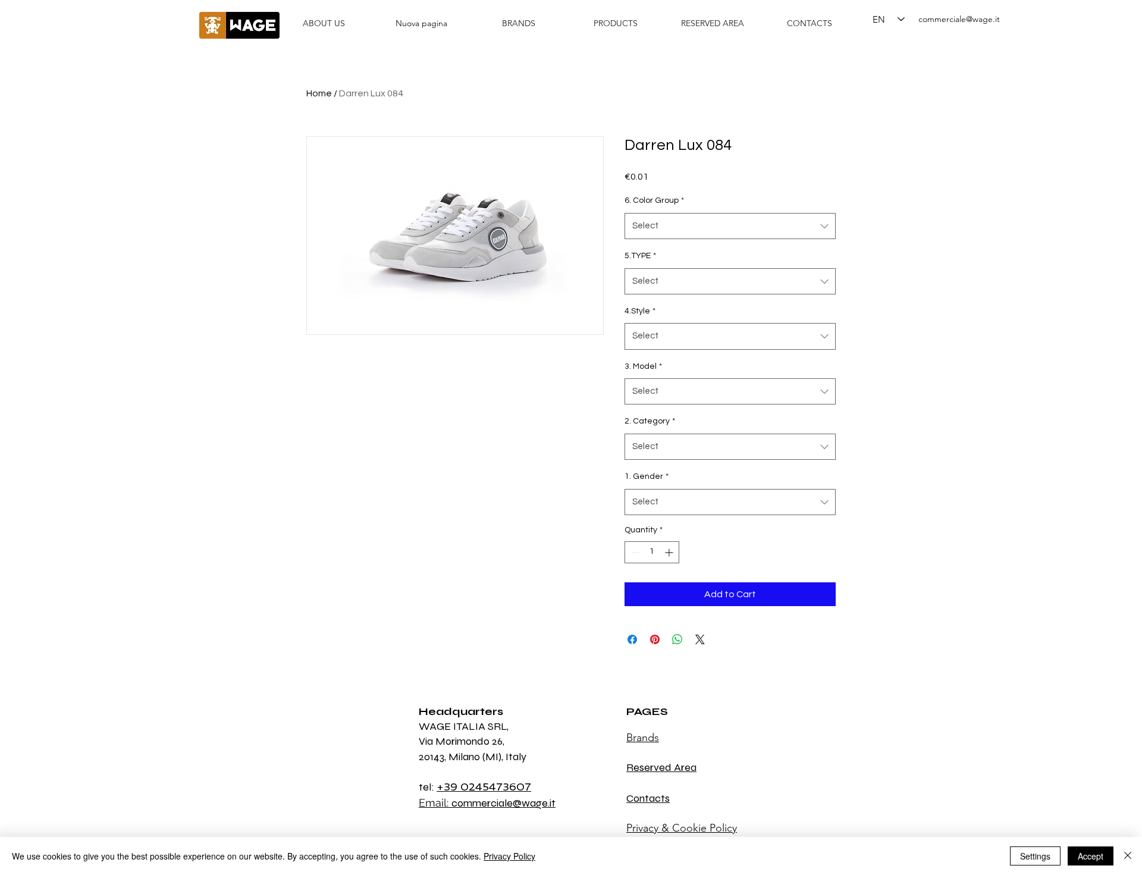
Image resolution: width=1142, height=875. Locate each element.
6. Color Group (654, 200)
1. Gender (647, 476)
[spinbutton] (652, 552)
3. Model (643, 366)
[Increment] (670, 552)
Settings (1035, 856)
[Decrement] (633, 552)
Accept (1090, 856)
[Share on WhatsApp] (677, 639)
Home (319, 93)
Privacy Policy (509, 856)
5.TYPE (640, 256)
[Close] (1128, 855)
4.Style (640, 311)
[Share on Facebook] (632, 639)
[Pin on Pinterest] (655, 639)
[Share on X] (700, 639)
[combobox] (730, 226)
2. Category (650, 421)
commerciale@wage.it (959, 19)
